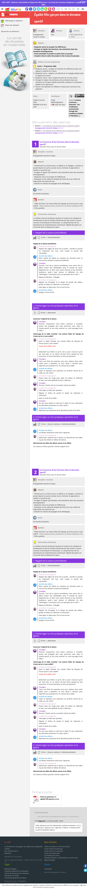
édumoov (7, 853)
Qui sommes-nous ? (11, 851)
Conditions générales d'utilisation (16, 871)
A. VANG (72, 37)
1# (35, 821)
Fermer (84, 1)
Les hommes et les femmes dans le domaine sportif (61, 126)
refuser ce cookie (49, 887)
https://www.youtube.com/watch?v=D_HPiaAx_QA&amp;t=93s (61, 206)
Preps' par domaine (12, 25)
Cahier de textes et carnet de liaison (57, 847)
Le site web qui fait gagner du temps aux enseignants (23, 847)
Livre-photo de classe (51, 855)
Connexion (48, 869)
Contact (7, 849)
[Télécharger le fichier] (34, 803)
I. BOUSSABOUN (74, 35)
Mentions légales (10, 869)
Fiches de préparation (52, 853)
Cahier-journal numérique (53, 851)
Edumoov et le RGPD (11, 876)
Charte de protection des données (16, 873)
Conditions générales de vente (15, 878)
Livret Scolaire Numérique (53, 849)
